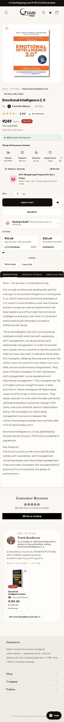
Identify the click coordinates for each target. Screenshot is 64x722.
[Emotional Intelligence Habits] (18, 578)
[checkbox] (32, 179)
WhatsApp (10, 264)
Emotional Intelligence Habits (17, 592)
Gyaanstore (26, 716)
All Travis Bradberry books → (25, 617)
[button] (6, 12)
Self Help (15, 89)
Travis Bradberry (29, 537)
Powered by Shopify (42, 716)
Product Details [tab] (32, 275)
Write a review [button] (32, 516)
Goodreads (36, 113)
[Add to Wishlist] (58, 202)
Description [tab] (10, 275)
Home (5, 89)
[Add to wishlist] (25, 570)
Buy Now (32, 212)
